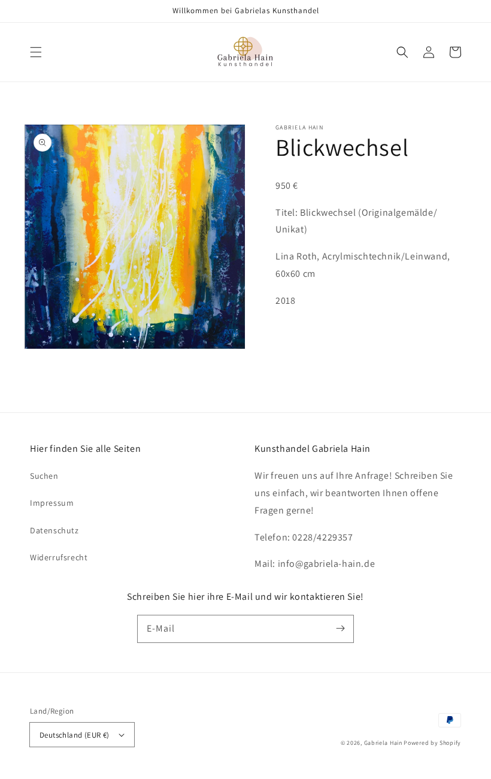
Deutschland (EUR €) (75, 735)
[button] (36, 52)
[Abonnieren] (340, 628)
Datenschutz (54, 530)
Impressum (52, 502)
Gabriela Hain (383, 743)
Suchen (44, 475)
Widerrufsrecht (58, 557)
